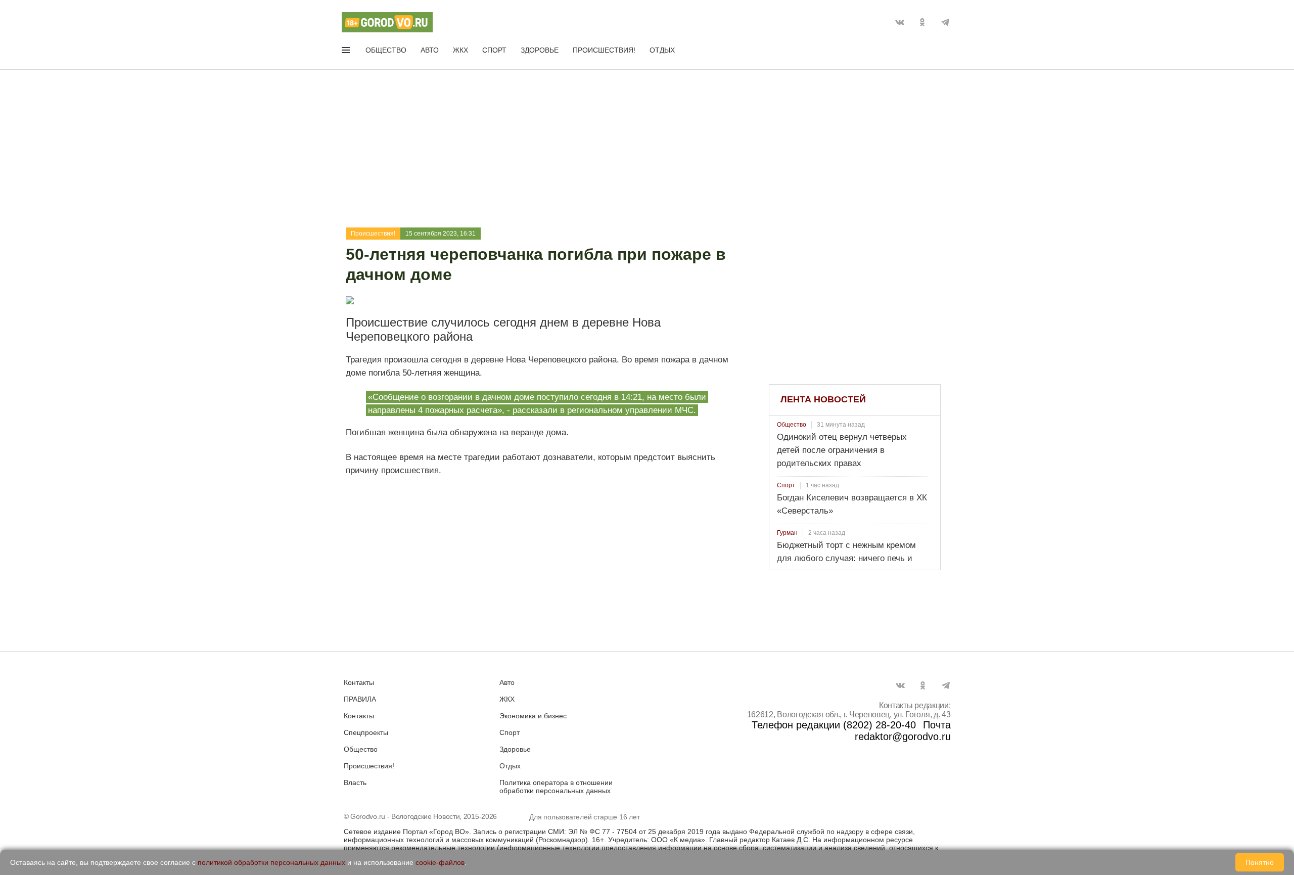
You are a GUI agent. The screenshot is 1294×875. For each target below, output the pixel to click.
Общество (385, 50)
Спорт (494, 50)
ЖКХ (460, 50)
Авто (430, 50)
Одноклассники (922, 22)
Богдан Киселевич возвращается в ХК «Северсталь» (852, 504)
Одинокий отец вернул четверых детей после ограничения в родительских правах (842, 450)
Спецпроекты (366, 732)
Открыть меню (347, 52)
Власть (355, 782)
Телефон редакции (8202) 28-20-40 (834, 724)
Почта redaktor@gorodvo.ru (903, 730)
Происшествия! (604, 50)
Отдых (662, 50)
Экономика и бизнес (533, 716)
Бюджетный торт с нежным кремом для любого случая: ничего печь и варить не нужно (846, 558)
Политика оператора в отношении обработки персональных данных (556, 786)
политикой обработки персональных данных (271, 862)
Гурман (787, 532)
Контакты (359, 682)
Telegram (945, 22)
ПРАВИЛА (360, 699)
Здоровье (540, 50)
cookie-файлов (440, 862)
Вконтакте (899, 22)
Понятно (1259, 862)
